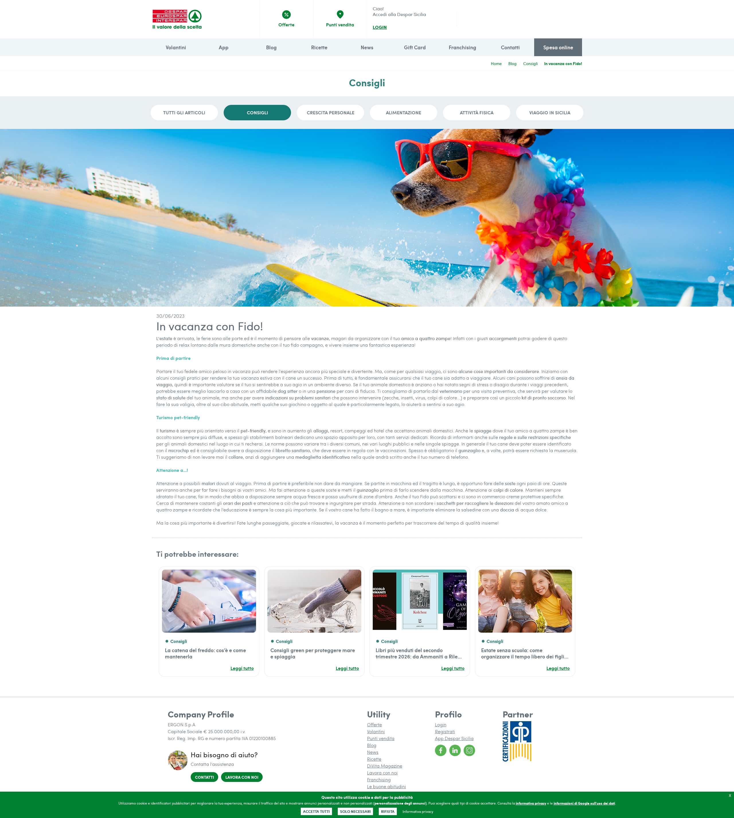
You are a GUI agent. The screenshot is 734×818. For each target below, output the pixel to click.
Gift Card (415, 47)
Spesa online (558, 47)
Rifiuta (388, 811)
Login (440, 724)
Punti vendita (381, 738)
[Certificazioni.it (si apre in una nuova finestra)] (537, 741)
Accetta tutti (316, 811)
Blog (271, 47)
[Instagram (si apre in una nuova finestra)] (469, 750)
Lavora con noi (244, 777)
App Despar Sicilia (454, 738)
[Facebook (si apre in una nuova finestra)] (440, 750)
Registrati (445, 731)
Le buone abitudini (386, 786)
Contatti (510, 47)
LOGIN (380, 27)
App (224, 47)
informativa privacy (531, 803)
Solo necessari (355, 811)
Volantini (176, 47)
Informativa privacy (418, 811)
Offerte (374, 724)
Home (496, 63)
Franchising (462, 47)
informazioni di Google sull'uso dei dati (584, 803)
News (367, 47)
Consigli (530, 63)
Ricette (319, 47)
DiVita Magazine (384, 766)
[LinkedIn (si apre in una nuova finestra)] (455, 750)
